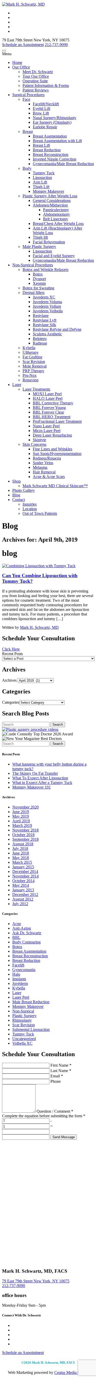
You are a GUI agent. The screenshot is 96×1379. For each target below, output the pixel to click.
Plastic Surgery (24, 1015)
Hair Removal (44, 472)
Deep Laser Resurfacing (52, 435)
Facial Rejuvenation (49, 242)
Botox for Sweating (38, 288)
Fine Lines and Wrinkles (52, 449)
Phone (55, 1081)
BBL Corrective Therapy (53, 403)
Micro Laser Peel (46, 430)
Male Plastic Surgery (39, 246)
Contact (18, 499)
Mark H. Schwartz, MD (39, 627)
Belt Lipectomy (55, 219)
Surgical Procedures (28, 95)
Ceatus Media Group (71, 1372)
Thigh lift (40, 237)
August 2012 (22, 899)
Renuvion (30, 380)
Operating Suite (35, 81)
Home (17, 62)
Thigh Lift (41, 187)
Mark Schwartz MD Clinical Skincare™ (55, 486)
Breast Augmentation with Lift (57, 141)
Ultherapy (31, 352)
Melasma (40, 467)
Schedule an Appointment (23, 44)
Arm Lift (40, 182)
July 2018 (20, 848)
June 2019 (20, 812)
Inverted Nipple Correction (54, 159)
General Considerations (52, 200)
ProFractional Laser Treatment (57, 421)
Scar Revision (34, 361)
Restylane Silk (44, 325)
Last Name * (60, 1070)
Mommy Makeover (48, 191)
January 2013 (23, 890)
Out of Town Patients (40, 513)
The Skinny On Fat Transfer (35, 773)
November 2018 (25, 830)
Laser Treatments (36, 389)
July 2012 (20, 904)
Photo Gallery (23, 490)
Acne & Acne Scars (49, 476)
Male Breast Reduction (30, 1002)
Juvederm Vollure (47, 306)
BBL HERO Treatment (51, 417)
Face (26, 99)
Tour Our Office (36, 76)
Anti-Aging (21, 928)
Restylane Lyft (44, 320)
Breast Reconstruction (50, 154)
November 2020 (25, 807)
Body (27, 168)
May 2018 (20, 858)
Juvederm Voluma (47, 302)
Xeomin (39, 283)
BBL (16, 937)
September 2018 (25, 839)
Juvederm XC (44, 297)
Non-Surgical (23, 1011)
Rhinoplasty (22, 1020)
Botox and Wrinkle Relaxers (45, 269)
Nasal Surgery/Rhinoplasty (54, 118)
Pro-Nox (30, 375)
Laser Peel (20, 997)
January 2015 (23, 867)
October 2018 (23, 835)
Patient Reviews (36, 90)
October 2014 (23, 881)
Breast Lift (41, 145)
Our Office (21, 67)
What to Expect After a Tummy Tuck (42, 782)
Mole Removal (35, 366)
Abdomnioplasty (56, 214)
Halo (16, 974)
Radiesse (40, 343)
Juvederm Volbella (48, 311)
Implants (19, 979)
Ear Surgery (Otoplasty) (52, 122)
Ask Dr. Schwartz (26, 933)
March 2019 (22, 825)
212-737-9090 (13, 1285)
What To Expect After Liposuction (40, 778)
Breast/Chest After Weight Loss (58, 223)
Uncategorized (24, 1038)
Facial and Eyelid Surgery (54, 256)
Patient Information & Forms (46, 85)
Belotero (40, 338)
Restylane (41, 315)
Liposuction (42, 177)
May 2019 (20, 816)
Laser (16, 384)
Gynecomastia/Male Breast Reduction (63, 164)
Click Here (11, 649)
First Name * (60, 1065)
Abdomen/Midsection (50, 205)
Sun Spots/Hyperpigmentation (57, 453)
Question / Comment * (54, 1111)
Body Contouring (26, 942)
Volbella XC (22, 1043)
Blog (16, 495)
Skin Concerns (34, 444)
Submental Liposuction (31, 1029)
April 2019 (21, 821)
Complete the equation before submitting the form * (43, 1116)
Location (30, 509)
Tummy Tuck (44, 173)
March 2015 (22, 862)
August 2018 (22, 844)
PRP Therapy (33, 371)
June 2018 (20, 853)
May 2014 (20, 885)
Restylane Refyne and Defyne (57, 329)
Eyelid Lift (41, 108)
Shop (16, 481)
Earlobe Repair (45, 127)
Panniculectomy (56, 210)
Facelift (18, 965)
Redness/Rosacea (47, 458)
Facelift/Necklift (46, 104)
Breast (28, 131)
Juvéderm (20, 983)
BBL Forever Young (49, 407)
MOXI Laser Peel (47, 394)
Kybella (29, 348)
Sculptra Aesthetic (47, 334)
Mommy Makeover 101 (31, 787)
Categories (10, 702)
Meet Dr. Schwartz (38, 72)
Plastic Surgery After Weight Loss (50, 196)
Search (57, 724)
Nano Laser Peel (46, 426)
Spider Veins (43, 463)
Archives (9, 680)
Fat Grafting (32, 357)
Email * (56, 1076)
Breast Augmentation (50, 136)
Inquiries (30, 504)
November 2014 (25, 876)
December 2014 (25, 871)
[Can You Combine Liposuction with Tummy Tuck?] (39, 566)
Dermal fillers (34, 292)
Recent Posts (12, 654)
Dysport (39, 279)
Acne (16, 923)
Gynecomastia (23, 969)
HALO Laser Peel (47, 398)
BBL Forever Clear (48, 412)
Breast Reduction (47, 150)
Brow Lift (41, 113)
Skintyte (39, 440)
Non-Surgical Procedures (32, 265)
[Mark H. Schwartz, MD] (23, 4)
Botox (38, 274)
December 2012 (25, 894)
